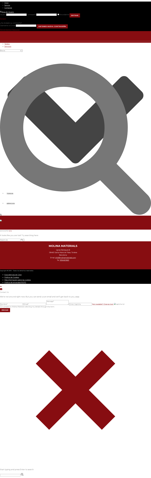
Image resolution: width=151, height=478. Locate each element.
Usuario (3, 15)
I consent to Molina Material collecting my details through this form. (28, 307)
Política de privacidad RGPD (15, 283)
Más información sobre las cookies (17, 280)
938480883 (64, 260)
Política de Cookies (11, 277)
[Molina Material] (21, 225)
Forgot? (3, 19)
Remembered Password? (10, 30)
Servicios (7, 46)
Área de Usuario (8, 12)
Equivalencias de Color (13, 275)
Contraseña (31, 15)
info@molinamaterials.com (65, 258)
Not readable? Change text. (103, 304)
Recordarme (64, 15)
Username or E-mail (7, 26)
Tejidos (7, 44)
